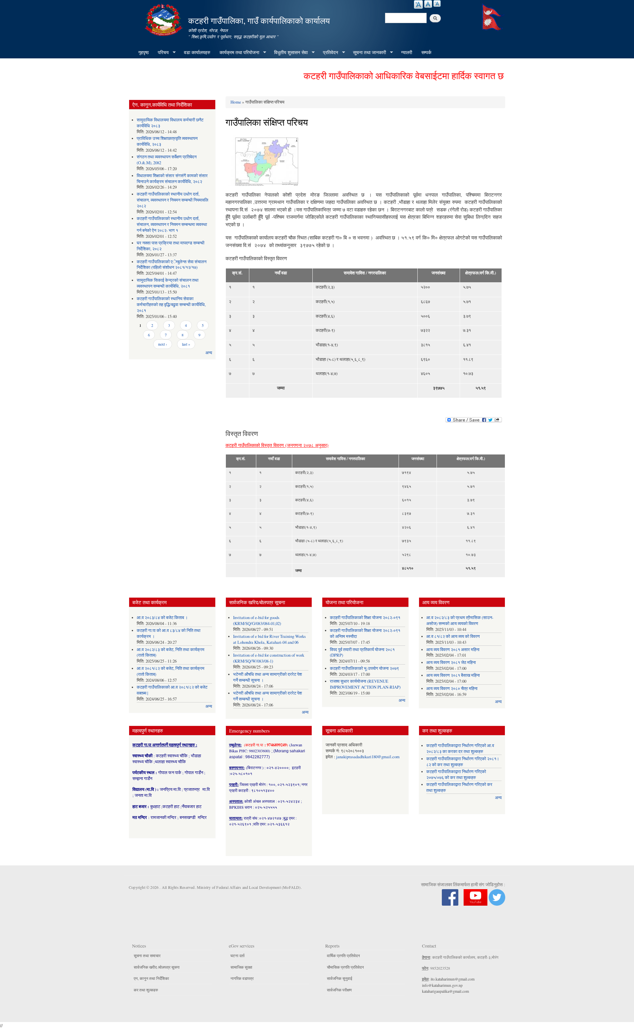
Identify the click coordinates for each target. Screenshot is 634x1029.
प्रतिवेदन (328, 52)
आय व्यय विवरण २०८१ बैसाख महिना (453, 675)
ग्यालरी (406, 52)
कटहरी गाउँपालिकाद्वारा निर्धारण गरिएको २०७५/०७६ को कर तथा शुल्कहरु (456, 774)
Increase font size (418, 4)
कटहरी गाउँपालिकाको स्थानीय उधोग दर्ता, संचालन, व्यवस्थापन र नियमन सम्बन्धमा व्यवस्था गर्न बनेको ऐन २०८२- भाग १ (172, 224)
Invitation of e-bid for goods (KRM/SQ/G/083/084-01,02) (257, 620)
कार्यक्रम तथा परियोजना (237, 52)
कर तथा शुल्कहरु (146, 989)
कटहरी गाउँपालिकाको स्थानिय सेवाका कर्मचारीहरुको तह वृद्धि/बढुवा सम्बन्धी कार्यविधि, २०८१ (171, 304)
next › (162, 344)
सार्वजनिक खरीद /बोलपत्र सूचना (157, 967)
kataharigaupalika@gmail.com (445, 991)
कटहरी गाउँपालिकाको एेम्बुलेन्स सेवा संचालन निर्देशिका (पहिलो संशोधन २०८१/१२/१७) (171, 264)
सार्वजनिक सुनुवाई (339, 978)
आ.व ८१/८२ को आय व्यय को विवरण (453, 636)
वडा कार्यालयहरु (197, 52)
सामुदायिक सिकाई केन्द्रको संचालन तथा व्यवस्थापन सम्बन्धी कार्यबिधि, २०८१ (167, 283)
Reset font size (428, 4)
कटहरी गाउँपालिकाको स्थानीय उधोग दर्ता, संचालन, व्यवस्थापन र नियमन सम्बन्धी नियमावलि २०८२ (172, 200)
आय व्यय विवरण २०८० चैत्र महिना (451, 688)
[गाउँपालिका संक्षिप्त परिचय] (262, 162)
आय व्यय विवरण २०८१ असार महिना (452, 649)
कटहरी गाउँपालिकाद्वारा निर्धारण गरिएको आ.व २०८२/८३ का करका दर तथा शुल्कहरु (460, 748)
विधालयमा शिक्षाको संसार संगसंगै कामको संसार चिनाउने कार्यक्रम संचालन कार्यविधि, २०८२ (172, 178)
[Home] (164, 19)
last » (186, 344)
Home (235, 102)
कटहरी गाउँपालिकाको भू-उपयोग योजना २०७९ (364, 668)
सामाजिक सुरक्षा (241, 967)
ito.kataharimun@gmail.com (453, 979)
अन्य (208, 353)
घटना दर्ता (237, 955)
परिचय (161, 52)
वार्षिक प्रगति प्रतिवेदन (343, 955)
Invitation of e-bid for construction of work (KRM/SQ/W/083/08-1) (268, 658)
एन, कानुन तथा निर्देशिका (151, 978)
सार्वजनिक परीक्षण (339, 989)
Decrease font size (437, 3)
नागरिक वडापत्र (242, 978)
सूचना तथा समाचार (147, 955)
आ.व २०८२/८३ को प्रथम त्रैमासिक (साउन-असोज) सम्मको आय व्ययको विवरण (459, 620)
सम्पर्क (426, 52)
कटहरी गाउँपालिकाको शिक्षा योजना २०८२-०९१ (365, 617)
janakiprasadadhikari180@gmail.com (368, 757)
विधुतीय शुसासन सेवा (288, 52)
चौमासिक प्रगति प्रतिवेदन (345, 967)
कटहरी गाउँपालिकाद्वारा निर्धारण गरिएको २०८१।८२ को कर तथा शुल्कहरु (462, 761)
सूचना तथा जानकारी (367, 52)
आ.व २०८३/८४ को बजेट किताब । (162, 617)
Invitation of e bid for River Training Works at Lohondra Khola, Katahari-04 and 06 (269, 639)
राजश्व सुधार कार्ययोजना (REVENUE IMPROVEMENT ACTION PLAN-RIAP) (365, 684)
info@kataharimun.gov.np (442, 985)
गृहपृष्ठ (143, 52)
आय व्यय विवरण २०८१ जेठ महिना (451, 662)
